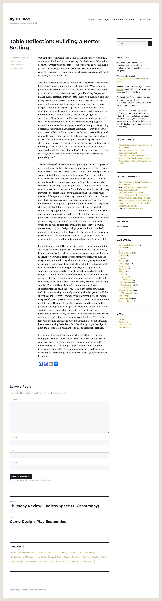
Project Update (63, 557)
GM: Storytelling (17, 557)
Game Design (89, 552)
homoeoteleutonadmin (19, 57)
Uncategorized (61, 561)
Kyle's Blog (20, 19)
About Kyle (103, 19)
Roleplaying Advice (99, 557)
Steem (142, 79)
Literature (30, 557)
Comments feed (125, 325)
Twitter (120, 81)
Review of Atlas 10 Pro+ (134, 209)
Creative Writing (60, 552)
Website (14, 463)
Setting (22, 68)
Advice (13, 552)
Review (86, 557)
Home (91, 19)
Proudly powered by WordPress (33, 590)
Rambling (76, 557)
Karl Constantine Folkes (128, 182)
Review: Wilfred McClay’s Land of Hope (134, 158)
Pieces (52, 557)
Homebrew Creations (123, 19)
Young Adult (88, 561)
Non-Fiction (42, 557)
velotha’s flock (145, 19)
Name (13, 438)
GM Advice (14, 68)
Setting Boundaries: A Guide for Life (133, 156)
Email (13, 450)
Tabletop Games (46, 561)
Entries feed (123, 322)
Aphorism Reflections (27, 552)
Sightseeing (16, 561)
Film (79, 552)
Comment (15, 399)
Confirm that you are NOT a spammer (32, 480)
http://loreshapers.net (126, 79)
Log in (121, 319)
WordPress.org (125, 327)
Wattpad (120, 89)
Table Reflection (16, 65)
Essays (72, 552)
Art (50, 552)
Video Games (75, 561)
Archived (42, 552)
